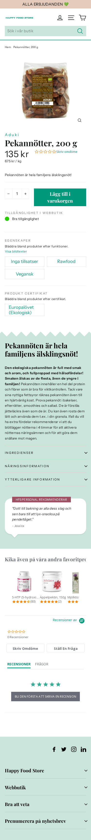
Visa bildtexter (16, 251)
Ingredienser (19, 453)
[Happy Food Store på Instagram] (73, 749)
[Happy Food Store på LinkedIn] (83, 749)
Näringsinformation (27, 466)
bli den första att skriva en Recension (45, 696)
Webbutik (15, 787)
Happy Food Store (24, 770)
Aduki (12, 134)
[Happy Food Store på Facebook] (54, 749)
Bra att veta (17, 804)
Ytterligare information (32, 479)
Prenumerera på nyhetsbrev (35, 821)
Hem (8, 47)
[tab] (25, 648)
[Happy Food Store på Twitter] (63, 749)
